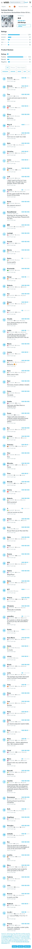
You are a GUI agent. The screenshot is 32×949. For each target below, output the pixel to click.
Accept (14, 946)
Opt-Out (20, 946)
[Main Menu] (1, 2)
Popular (4, 6)
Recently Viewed (23, 6)
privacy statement (7, 936)
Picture (13, 67)
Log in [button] (26, 2)
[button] (23, 2)
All (7, 67)
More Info (27, 946)
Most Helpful (21, 67)
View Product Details (22, 25)
